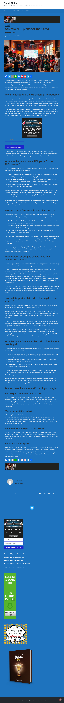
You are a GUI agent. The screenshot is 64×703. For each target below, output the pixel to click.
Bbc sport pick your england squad (14, 557)
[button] (19, 484)
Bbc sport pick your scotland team (13, 560)
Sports (7, 25)
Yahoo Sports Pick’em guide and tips (14, 567)
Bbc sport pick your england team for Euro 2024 (17, 564)
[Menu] (59, 4)
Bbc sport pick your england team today (15, 554)
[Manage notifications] (60, 699)
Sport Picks (10, 3)
